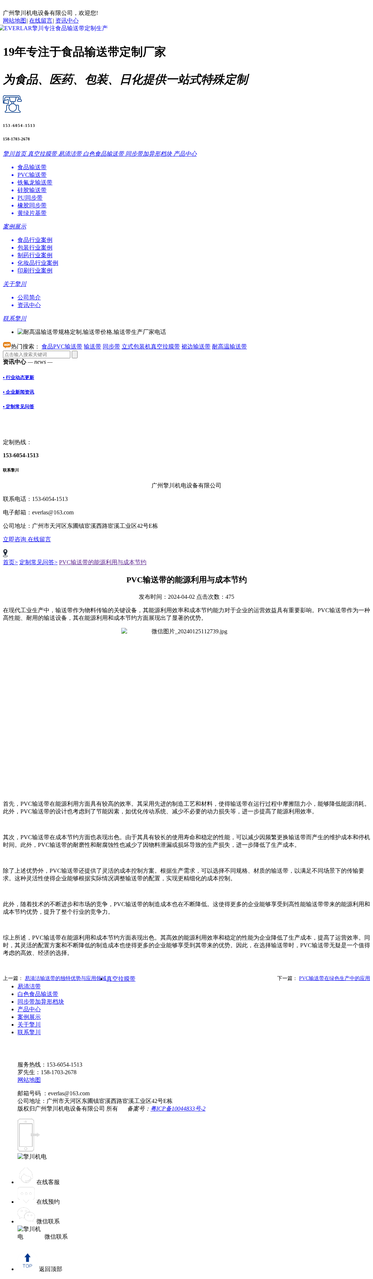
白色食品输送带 (37, 994)
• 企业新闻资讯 (18, 392)
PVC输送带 (32, 175)
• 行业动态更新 (18, 377)
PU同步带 (30, 198)
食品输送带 (32, 167)
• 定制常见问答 (18, 406)
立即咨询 (15, 539)
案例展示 (29, 1017)
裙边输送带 (196, 346)
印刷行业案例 (34, 270)
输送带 (92, 346)
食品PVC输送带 (62, 346)
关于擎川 (29, 1024)
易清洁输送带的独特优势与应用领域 (65, 978)
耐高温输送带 (229, 346)
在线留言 (40, 20)
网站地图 (14, 20)
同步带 (111, 346)
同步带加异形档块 (40, 1002)
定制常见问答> (38, 562)
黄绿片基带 (32, 213)
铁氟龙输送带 (34, 182)
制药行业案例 (34, 255)
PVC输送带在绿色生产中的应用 (334, 978)
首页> (10, 562)
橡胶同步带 (32, 205)
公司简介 (29, 297)
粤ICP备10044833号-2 (177, 1108)
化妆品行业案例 (37, 263)
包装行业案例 (34, 247)
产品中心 (29, 1009)
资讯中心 (67, 20)
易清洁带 (29, 986)
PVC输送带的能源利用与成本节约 (102, 562)
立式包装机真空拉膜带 (151, 346)
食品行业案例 (34, 240)
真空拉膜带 (121, 979)
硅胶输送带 (32, 190)
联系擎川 (29, 1032)
